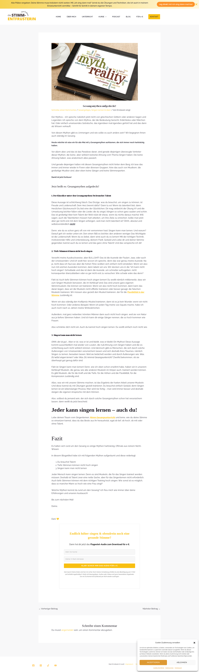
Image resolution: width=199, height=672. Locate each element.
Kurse (101, 17)
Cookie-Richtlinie (158, 668)
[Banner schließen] (196, 4)
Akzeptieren (153, 662)
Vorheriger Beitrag (48, 609)
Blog (128, 17)
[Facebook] (33, 665)
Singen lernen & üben (101, 110)
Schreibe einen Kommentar (63, 110)
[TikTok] (48, 665)
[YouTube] (56, 665)
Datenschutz (169, 668)
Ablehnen (182, 662)
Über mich (71, 17)
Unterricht (87, 17)
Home (58, 17)
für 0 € (139, 17)
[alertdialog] (99, 4)
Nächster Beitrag (151, 609)
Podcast (116, 17)
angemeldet (67, 630)
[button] (194, 643)
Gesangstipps (84, 110)
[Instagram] (41, 665)
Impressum (178, 668)
